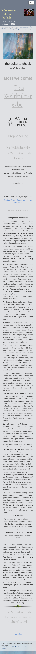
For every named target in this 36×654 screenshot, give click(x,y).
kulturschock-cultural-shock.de (9, 14)
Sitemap (27, 647)
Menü (31, 3)
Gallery (4, 648)
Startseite (4, 647)
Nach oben (18, 634)
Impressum (21, 647)
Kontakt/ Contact (13, 647)
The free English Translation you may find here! (18, 201)
